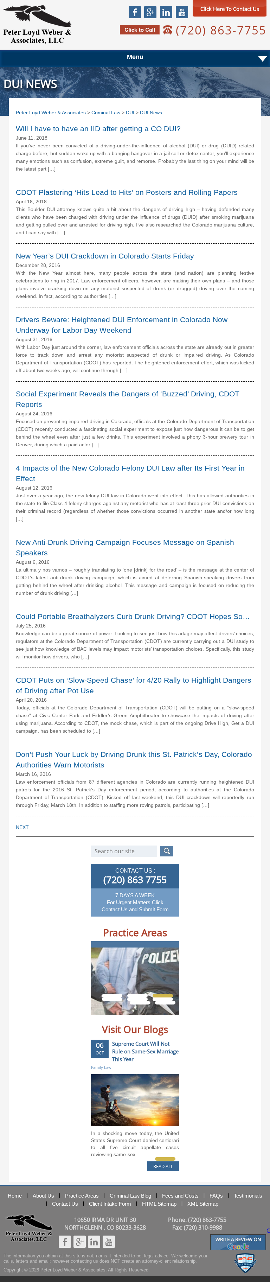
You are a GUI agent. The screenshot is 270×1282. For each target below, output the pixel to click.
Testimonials (248, 1196)
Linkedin (166, 12)
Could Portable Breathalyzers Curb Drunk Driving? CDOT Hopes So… (133, 616)
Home (15, 1196)
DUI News (151, 112)
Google (150, 12)
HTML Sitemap (159, 1204)
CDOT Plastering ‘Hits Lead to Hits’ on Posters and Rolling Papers (127, 192)
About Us (43, 1196)
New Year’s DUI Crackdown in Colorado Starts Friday (105, 256)
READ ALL (163, 1166)
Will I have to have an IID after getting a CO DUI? (98, 129)
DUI (130, 112)
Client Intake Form (110, 1204)
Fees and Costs (180, 1196)
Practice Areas (82, 1196)
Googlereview (238, 1237)
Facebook (135, 12)
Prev (103, 1020)
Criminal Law (105, 112)
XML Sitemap (202, 1204)
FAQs (216, 1196)
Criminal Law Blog (130, 1196)
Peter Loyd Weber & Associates (37, 24)
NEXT (22, 827)
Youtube (181, 12)
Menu (135, 56)
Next (166, 1020)
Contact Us (65, 1204)
